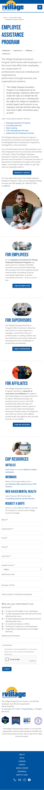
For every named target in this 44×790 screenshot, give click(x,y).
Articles (10, 465)
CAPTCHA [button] (8, 645)
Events (22, 765)
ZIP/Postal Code (8, 574)
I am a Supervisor (22, 349)
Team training (11, 128)
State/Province (7, 565)
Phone (4, 547)
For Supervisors (18, 320)
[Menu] (39, 7)
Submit (7, 669)
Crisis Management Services (17, 130)
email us (7, 186)
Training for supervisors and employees (21, 626)
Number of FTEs (8, 585)
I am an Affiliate (22, 425)
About (22, 754)
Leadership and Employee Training (20, 133)
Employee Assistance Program (18, 123)
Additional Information (11, 636)
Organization (7, 529)
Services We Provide (15, 17)
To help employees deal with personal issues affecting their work (23, 615)
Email (4, 538)
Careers (22, 761)
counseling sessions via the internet (19, 498)
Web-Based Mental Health (20, 491)
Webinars (11, 477)
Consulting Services (14, 125)
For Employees (16, 255)
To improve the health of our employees (21, 611)
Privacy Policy (27, 709)
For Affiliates (16, 383)
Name (4, 520)
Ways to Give (22, 775)
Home (5, 17)
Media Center (22, 768)
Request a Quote (22, 172)
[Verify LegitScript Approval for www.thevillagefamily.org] (5, 721)
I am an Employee (22, 286)
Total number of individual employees (17, 594)
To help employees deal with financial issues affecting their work (23, 620)
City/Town (6, 556)
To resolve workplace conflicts (17, 624)
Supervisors (17, 50)
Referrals (22, 771)
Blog (22, 758)
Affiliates (29, 50)
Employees (6, 50)
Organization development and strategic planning (21, 630)
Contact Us (6, 54)
